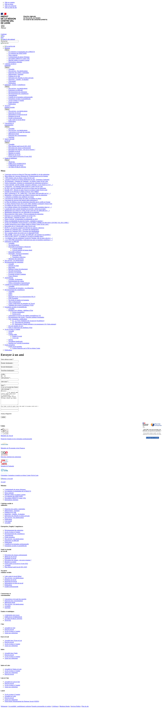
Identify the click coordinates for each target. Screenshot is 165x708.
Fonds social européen (15, 346)
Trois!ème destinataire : (8, 370)
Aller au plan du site (11, 7)
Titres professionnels (14, 302)
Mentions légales (65, 706)
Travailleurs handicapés (15, 341)
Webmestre (4, 706)
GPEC (10, 293)
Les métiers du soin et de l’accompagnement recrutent (21, 205)
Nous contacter (12, 55)
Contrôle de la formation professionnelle (20, 97)
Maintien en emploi (14, 153)
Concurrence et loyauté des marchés (19, 132)
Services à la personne (15, 272)
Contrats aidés (12, 334)
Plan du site (85, 706)
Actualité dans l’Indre (11, 653)
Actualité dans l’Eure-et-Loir (13, 640)
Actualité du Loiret (10, 696)
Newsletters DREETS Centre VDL (19, 58)
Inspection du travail (14, 113)
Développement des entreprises (17, 92)
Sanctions (11, 137)
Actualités (11, 69)
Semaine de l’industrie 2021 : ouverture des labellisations (22, 229)
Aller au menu (9, 4)
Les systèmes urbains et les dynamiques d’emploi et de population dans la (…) (28, 207)
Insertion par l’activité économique (18, 343)
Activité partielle (17, 248)
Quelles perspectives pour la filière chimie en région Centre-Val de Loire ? (27, 224)
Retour (7, 50)
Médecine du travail (14, 155)
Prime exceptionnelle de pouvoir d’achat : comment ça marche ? (24, 221)
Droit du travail (9, 629)
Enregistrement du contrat (16, 281)
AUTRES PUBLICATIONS (17, 167)
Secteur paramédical (18, 312)
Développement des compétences (18, 93)
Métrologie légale (13, 134)
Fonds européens (13, 102)
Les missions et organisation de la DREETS (21, 52)
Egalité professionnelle (15, 118)
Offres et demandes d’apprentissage (19, 283)
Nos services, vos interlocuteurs (17, 88)
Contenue (4, 34)
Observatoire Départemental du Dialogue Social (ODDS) (22, 701)
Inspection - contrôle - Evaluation (18, 79)
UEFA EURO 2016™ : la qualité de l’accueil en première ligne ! (24, 236)
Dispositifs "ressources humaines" (18, 253)
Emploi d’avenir (17, 336)
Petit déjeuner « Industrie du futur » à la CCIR (18, 217)
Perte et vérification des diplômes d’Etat (20, 327)
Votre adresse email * (7, 359)
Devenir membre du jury (15, 326)
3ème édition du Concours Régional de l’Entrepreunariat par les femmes (26, 176)
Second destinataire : (7, 367)
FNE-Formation (13, 298)
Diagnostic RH (16, 255)
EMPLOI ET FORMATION (17, 163)
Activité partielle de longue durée (22, 250)
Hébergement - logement (15, 74)
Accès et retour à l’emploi (16, 100)
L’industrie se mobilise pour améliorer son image (19, 197)
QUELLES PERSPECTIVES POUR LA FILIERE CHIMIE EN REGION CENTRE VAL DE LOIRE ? (37, 222)
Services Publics (76, 706)
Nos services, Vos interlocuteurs (18, 71)
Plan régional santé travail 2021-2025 (19, 146)
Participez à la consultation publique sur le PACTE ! (20, 216)
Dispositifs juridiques (14, 252)
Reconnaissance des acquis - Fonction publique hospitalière (26, 317)
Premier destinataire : (7, 363)
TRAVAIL (11, 162)
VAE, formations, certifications (17, 319)
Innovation (11, 267)
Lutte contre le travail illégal (16, 120)
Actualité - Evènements (15, 279)
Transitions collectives (18, 257)
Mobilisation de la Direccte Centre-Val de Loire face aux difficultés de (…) (27, 210)
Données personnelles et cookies (41, 706)
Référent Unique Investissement (18, 269)
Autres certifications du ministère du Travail (21, 303)
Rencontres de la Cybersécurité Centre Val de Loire (20, 226)
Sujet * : (3, 385)
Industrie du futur (13, 265)
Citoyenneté (12, 81)
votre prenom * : (6, 378)
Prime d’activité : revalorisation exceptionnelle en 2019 (21, 219)
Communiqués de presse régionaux (19, 57)
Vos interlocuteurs (13, 245)
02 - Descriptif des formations (21, 322)
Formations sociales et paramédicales (19, 99)
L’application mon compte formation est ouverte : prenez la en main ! (25, 209)
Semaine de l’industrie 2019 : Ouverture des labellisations (22, 231)
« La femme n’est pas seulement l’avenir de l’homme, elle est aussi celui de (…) (29, 238)
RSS (2, 37)
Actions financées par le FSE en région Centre (26, 348)
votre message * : (6, 389)
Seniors (10, 339)
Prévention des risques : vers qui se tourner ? (21, 149)
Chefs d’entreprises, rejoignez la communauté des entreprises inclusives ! (26, 183)
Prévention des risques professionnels (19, 148)
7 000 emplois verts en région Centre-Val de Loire (20, 178)
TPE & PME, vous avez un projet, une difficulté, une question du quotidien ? (28, 234)
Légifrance (55, 706)
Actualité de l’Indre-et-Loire (13, 669)
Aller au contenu (10, 2)
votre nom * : (5, 381)
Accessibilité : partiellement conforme (19, 706)
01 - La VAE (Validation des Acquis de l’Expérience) (28, 321)
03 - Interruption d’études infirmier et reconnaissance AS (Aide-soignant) (34, 324)
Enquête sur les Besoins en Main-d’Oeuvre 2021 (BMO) (22, 191)
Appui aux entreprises (11, 633)
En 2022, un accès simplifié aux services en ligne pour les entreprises (25, 188)
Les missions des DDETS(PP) (17, 53)
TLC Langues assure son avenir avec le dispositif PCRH (22, 233)
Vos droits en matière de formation (18, 300)
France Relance (13, 276)
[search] (9, 41)
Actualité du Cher (10, 628)
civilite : (3, 374)
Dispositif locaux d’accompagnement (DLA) (21, 296)
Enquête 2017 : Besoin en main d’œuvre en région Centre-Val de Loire (26, 190)
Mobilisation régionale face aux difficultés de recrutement (22, 212)
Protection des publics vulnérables (18, 72)
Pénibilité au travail (14, 151)
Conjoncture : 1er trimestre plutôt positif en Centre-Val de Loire (24, 186)
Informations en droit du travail (17, 114)
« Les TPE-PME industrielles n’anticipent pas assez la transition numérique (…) (29, 240)
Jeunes (10, 333)
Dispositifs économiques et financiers (19, 247)
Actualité (11, 264)
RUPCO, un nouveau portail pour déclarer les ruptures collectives (24, 228)
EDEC (10, 295)
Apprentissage (12, 95)
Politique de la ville (14, 76)
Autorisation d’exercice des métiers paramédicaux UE (24, 315)
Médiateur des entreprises (16, 259)
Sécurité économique (14, 271)
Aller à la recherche (10, 6)
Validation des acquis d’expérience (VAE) (21, 305)
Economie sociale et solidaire (17, 274)
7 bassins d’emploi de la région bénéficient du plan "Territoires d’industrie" (27, 179)
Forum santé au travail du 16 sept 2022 (20, 156)
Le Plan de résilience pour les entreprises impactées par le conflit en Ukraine (27, 202)
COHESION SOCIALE (15, 165)
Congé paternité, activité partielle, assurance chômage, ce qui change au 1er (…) (29, 185)
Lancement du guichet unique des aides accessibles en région (23, 198)
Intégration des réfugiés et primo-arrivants (20, 78)
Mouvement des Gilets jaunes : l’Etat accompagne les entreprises (24, 214)
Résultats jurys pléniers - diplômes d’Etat (20, 310)
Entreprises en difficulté (15, 90)
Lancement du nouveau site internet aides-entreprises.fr (21, 200)
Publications (12, 83)
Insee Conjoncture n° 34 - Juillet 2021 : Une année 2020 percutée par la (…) (28, 193)
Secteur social (16, 314)
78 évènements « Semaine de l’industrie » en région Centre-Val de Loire (26, 181)
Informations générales (15, 62)
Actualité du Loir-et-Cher (12, 682)
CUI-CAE (15, 338)
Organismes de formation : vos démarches (21, 288)
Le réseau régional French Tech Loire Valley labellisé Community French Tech (28, 203)
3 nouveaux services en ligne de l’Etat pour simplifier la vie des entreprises (27, 174)
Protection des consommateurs (17, 135)
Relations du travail (14, 116)
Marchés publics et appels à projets (18, 60)
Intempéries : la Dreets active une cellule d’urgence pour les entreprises (26, 195)
